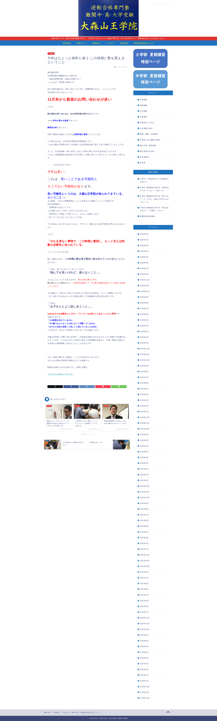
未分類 (142, 163)
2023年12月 (145, 417)
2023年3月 (144, 469)
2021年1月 (144, 612)
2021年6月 (144, 583)
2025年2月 (144, 337)
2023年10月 (145, 429)
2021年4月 (144, 595)
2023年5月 (144, 457)
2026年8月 (144, 234)
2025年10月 (145, 291)
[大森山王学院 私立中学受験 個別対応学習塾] (108, 36)
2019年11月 (144, 692)
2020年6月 (144, 652)
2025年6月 (144, 314)
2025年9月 (144, 297)
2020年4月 (144, 664)
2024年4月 (144, 394)
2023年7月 (144, 446)
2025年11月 (144, 286)
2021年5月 (144, 589)
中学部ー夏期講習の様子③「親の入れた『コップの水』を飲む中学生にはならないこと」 (154, 199)
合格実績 (124, 43)
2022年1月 (144, 549)
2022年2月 (144, 543)
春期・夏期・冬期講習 (149, 134)
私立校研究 (144, 157)
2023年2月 (144, 475)
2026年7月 (144, 240)
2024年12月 (145, 349)
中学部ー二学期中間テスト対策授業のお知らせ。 (154, 180)
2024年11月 (144, 354)
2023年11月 (144, 423)
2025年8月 (144, 303)
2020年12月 (145, 618)
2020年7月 (144, 646)
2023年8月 (144, 440)
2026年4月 (144, 257)
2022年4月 (144, 532)
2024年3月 (144, 400)
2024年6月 (144, 383)
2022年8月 (144, 509)
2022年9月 (144, 503)
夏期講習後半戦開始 (147, 216)
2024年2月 (144, 406)
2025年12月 (145, 280)
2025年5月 (144, 320)
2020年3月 (144, 669)
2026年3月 (144, 263)
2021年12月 (145, 555)
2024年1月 (144, 412)
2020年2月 (144, 675)
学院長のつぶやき (147, 123)
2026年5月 (144, 251)
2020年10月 (145, 629)
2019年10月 (145, 698)
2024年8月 (144, 372)
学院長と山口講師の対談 (150, 140)
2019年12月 (145, 687)
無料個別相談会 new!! (144, 43)
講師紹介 (97, 43)
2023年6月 (144, 452)
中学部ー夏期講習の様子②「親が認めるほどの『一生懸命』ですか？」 (154, 209)
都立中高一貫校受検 (148, 145)
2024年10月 (145, 360)
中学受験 (51, 53)
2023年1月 (144, 480)
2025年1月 (144, 343)
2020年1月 (144, 681)
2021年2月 (144, 606)
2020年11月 (144, 624)
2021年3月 (144, 601)
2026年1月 (144, 274)
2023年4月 (144, 463)
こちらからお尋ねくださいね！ (60, 374)
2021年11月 (144, 561)
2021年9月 (144, 572)
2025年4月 (144, 326)
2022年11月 (144, 492)
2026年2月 (144, 268)
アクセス (110, 43)
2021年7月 (144, 578)
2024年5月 (144, 389)
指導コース (82, 43)
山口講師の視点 (146, 128)
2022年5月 (144, 526)
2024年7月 (144, 377)
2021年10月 (145, 566)
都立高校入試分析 (147, 151)
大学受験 (143, 111)
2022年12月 (145, 486)
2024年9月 (144, 366)
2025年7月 (144, 308)
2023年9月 (144, 434)
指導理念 (67, 43)
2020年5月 (144, 658)
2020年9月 (144, 635)
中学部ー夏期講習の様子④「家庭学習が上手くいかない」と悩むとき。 (154, 189)
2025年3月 (144, 331)
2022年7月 (144, 515)
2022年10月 (145, 498)
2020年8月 (144, 641)
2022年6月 (144, 520)
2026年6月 (144, 245)
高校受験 (143, 105)
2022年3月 (144, 538)
